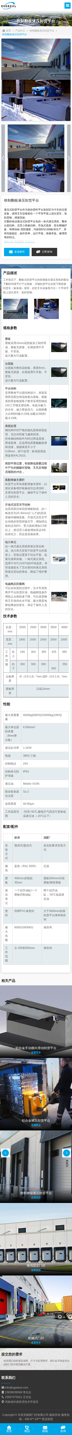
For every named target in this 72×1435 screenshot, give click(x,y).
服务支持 (9, 241)
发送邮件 (19, 251)
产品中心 (20, 30)
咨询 (63, 1431)
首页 (8, 30)
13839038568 (13, 1392)
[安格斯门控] (8, 5)
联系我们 (19, 241)
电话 (27, 1431)
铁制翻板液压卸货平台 (42, 30)
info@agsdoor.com (16, 1387)
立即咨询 (46, 251)
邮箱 (45, 1431)
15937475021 (13, 1397)
